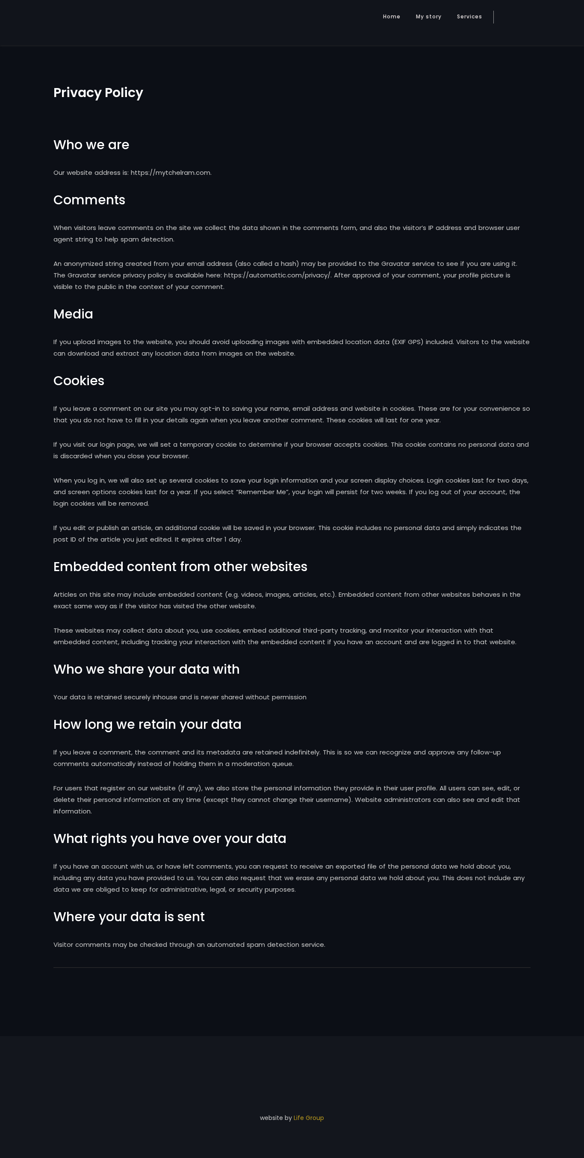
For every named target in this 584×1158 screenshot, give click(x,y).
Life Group (309, 1118)
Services (469, 16)
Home (392, 16)
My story (429, 16)
